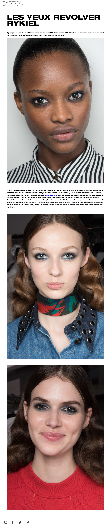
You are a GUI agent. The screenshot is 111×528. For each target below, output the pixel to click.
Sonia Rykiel (51, 195)
